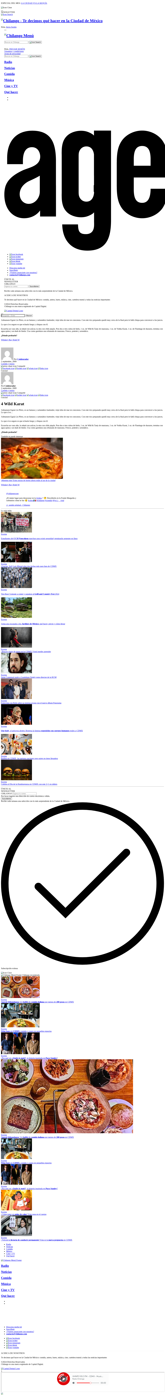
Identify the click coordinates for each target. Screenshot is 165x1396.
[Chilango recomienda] (20, 997)
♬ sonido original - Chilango (18, 505)
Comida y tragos (7, 364)
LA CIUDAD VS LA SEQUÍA (34, 3)
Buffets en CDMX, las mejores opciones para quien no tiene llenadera (29, 758)
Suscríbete (13, 270)
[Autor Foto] (7, 359)
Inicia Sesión (11, 27)
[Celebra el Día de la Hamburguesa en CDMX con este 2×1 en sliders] (16, 779)
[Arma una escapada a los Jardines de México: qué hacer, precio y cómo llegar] (16, 617)
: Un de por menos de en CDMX (37, 1002)
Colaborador (23, 359)
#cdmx (39, 498)
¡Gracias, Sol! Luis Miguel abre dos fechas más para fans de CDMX (29, 566)
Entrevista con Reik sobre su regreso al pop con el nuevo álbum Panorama (31, 703)
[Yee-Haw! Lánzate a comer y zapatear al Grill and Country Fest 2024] (16, 587)
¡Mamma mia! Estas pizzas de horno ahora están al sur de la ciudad (28, 480)
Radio (8, 62)
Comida (9, 74)
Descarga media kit (17, 268)
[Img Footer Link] (9, 1322)
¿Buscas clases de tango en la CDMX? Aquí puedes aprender (26, 651)
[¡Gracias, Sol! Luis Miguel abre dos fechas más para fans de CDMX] (16, 562)
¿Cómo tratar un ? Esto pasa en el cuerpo (23, 1214)
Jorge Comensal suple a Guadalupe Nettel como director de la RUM (28, 677)
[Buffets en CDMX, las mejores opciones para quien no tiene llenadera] (16, 754)
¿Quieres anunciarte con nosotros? (23, 272)
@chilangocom (12, 493)
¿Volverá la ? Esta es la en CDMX (36, 1240)
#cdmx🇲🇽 (32, 500)
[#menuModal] (2, 10)
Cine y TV (11, 86)
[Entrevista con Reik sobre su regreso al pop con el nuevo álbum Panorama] (16, 698)
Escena (4, 534)
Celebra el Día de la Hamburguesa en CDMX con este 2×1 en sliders (29, 784)
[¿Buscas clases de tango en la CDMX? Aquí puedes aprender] (16, 647)
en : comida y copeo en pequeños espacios (26, 1031)
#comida (48, 500)
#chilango (41, 500)
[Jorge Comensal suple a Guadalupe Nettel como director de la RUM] (16, 673)
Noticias (9, 68)
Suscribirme (34, 286)
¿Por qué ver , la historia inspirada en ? (29, 1058)
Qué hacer (11, 92)
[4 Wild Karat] (16, 1158)
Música (9, 80)
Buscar (29, 316)
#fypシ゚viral (58, 500)
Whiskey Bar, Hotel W (10, 340)
